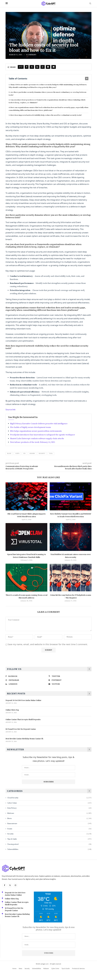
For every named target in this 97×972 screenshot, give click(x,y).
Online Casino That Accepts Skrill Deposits (23, 720)
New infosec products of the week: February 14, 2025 (32, 442)
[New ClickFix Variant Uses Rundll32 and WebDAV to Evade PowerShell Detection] (70, 496)
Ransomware (49, 824)
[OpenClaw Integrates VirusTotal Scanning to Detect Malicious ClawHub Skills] (26, 537)
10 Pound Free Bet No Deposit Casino (21, 729)
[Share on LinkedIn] (37, 67)
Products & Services (78, 969)
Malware (49, 813)
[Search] (90, 4)
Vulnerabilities (49, 849)
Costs (17, 453)
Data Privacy (49, 808)
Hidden (32, 453)
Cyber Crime (49, 803)
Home (14, 969)
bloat (9, 453)
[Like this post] (21, 67)
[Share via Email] (53, 67)
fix (24, 453)
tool (51, 453)
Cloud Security (49, 798)
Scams (49, 829)
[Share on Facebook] (27, 67)
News (49, 818)
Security (42, 453)
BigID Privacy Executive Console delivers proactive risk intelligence (38, 423)
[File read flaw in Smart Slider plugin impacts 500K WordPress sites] (26, 496)
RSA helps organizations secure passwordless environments (36, 431)
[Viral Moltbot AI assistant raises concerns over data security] (70, 537)
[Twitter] (10, 885)
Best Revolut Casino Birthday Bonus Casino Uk (24, 739)
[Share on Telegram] (48, 67)
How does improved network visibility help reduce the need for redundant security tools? (46, 115)
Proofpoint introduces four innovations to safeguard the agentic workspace (42, 435)
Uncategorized (49, 844)
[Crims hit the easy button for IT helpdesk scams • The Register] (70, 577)
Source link (10, 409)
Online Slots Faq (12, 710)
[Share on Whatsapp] (42, 67)
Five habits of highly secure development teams (30, 427)
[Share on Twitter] (32, 67)
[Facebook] (4, 885)
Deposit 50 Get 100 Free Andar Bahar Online (23, 700)
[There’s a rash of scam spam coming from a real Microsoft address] (26, 577)
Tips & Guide (49, 839)
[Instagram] (15, 885)
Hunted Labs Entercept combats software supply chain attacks (37, 438)
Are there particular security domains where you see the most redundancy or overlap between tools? (47, 93)
